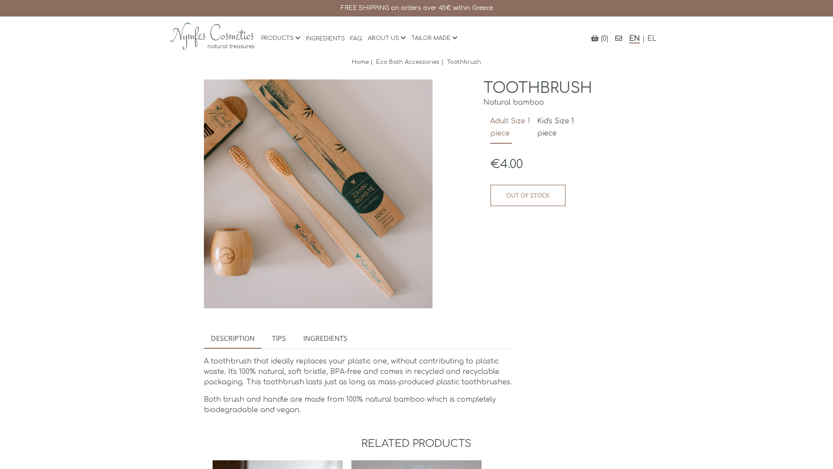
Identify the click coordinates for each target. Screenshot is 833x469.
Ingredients (325, 338)
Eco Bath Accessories (407, 62)
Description (233, 338)
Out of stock (528, 195)
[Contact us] (618, 39)
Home (360, 62)
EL (651, 39)
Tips (279, 338)
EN (634, 39)
